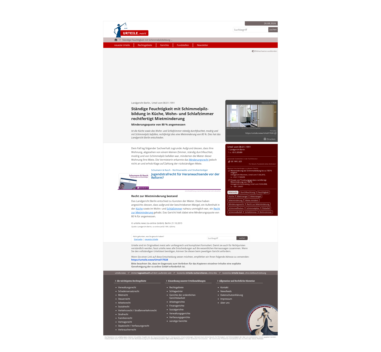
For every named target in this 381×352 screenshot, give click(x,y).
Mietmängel (255, 196)
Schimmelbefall (235, 212)
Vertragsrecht (125, 321)
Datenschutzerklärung (231, 294)
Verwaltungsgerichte (179, 313)
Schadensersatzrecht (128, 291)
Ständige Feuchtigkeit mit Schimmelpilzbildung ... (147, 39)
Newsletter (202, 45)
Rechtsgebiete (145, 45)
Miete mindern (251, 200)
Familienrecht (125, 317)
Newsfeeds (226, 291)
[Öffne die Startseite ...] (141, 30)
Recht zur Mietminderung (258, 204)
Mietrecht (233, 192)
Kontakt (224, 287)
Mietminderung (235, 200)
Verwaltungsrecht (127, 287)
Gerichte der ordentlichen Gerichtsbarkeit (182, 296)
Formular (260, 339)
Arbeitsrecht (124, 302)
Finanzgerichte (176, 305)
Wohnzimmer (266, 212)
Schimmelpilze (252, 208)
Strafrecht (123, 314)
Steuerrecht (124, 298)
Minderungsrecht (236, 204)
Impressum (226, 298)
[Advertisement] (190, 75)
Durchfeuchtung (248, 192)
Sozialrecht (123, 306)
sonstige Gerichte (178, 320)
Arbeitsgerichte (177, 301)
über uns (224, 302)
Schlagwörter (176, 291)
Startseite (138, 239)
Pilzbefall (266, 208)
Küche (231, 196)
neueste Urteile (122, 45)
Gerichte (164, 45)
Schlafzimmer (251, 212)
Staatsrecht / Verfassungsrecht (133, 325)
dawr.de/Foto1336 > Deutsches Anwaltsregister (243, 128)
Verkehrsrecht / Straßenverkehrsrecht (137, 310)
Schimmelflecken (236, 208)
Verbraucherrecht (127, 329)
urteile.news (122, 337)
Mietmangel (242, 196)
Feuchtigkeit (263, 192)
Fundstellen (183, 45)
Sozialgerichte (176, 309)
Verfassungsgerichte (179, 317)
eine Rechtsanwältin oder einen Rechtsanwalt (167, 339)
